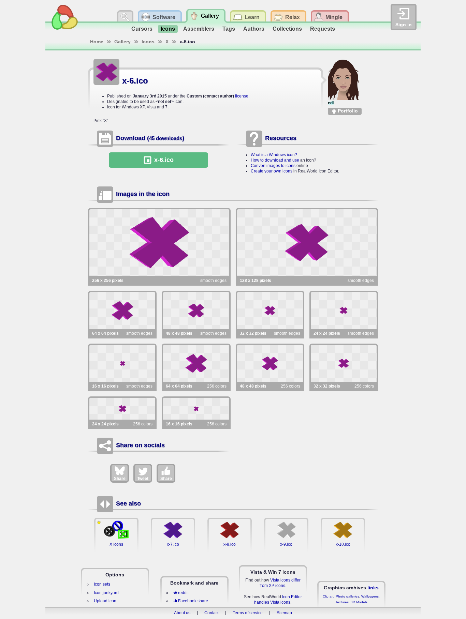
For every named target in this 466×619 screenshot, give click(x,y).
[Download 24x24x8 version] (122, 408)
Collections (287, 29)
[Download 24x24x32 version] (343, 311)
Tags (228, 29)
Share (120, 478)
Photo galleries (347, 596)
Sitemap (284, 612)
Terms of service (248, 612)
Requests (322, 29)
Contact (211, 612)
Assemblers (198, 29)
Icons (168, 29)
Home (96, 41)
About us (182, 612)
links (373, 587)
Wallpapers (370, 596)
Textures (342, 602)
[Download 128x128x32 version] (307, 243)
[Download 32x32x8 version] (343, 363)
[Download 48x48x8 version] (270, 363)
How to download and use (275, 160)
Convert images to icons (273, 165)
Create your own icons (271, 171)
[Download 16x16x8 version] (195, 408)
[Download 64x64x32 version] (122, 311)
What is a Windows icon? (274, 154)
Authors (253, 29)
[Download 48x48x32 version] (195, 311)
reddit (183, 592)
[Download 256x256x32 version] (159, 243)
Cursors (141, 29)
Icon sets (102, 584)
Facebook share (193, 601)
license (241, 96)
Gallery (122, 41)
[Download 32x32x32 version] (270, 311)
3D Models (359, 602)
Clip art (328, 596)
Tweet (142, 478)
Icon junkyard (106, 592)
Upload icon (105, 601)
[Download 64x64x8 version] (195, 363)
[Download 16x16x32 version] (122, 363)
